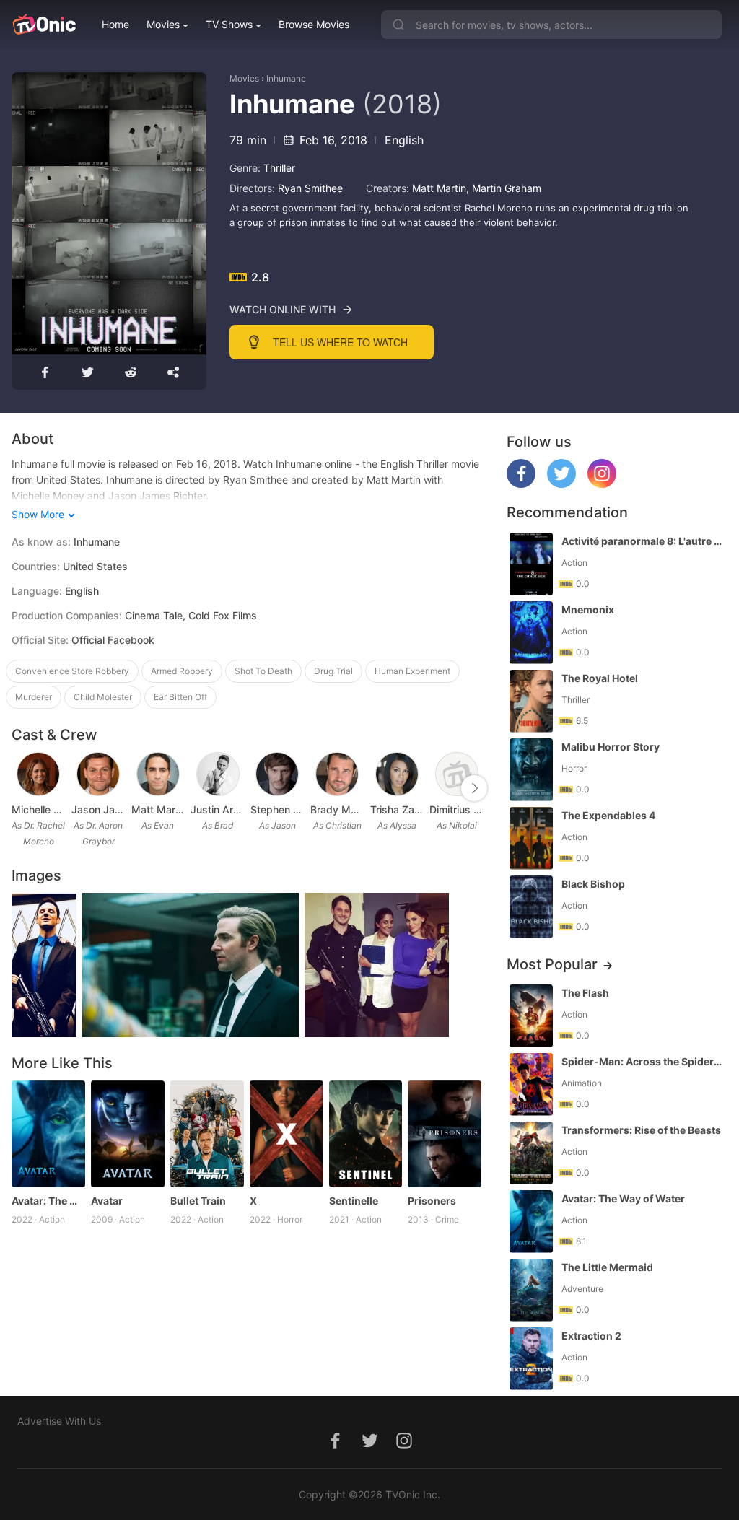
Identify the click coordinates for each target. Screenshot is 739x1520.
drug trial (333, 670)
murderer (33, 696)
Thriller (279, 168)
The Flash (585, 993)
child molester (103, 696)
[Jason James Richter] (98, 774)
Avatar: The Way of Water (48, 1200)
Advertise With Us (59, 1421)
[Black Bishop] (531, 906)
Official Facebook (112, 640)
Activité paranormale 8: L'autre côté (643, 541)
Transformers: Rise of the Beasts (641, 1130)
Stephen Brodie (277, 809)
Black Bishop (593, 884)
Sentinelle (353, 1200)
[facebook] (521, 484)
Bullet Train (198, 1200)
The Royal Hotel (599, 678)
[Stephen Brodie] (277, 774)
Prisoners (432, 1200)
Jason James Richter (98, 809)
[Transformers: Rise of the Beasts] (531, 1153)
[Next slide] (474, 788)
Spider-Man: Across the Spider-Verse (643, 1061)
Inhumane (286, 78)
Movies (163, 24)
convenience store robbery (72, 670)
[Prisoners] (444, 1133)
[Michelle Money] (38, 774)
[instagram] (601, 484)
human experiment (412, 670)
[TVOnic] (44, 24)
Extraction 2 (591, 1335)
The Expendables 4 (608, 815)
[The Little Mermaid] (531, 1290)
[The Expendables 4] (531, 838)
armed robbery (182, 670)
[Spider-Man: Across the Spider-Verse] (531, 1084)
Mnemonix (587, 609)
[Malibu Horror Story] (531, 769)
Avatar (107, 1200)
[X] (286, 1133)
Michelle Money (39, 809)
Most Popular (552, 964)
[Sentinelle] (366, 1133)
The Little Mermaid (607, 1267)
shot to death (263, 670)
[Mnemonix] (531, 632)
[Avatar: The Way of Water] (48, 1133)
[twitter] (561, 484)
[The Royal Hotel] (531, 701)
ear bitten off (180, 696)
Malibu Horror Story (610, 747)
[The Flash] (531, 1015)
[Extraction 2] (531, 1358)
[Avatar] (128, 1133)
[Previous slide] (21, 788)
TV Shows (229, 24)
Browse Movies (314, 24)
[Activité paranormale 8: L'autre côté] (531, 564)
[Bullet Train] (207, 1133)
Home (115, 24)
